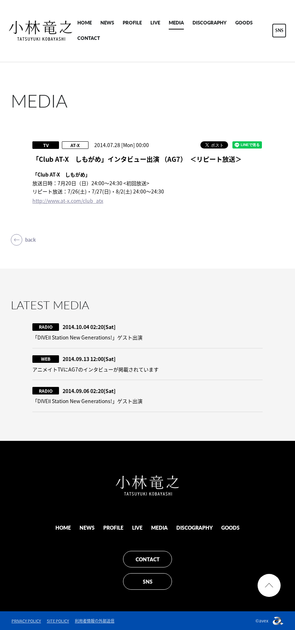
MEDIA (176, 22)
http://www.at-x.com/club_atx (67, 200)
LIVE (155, 22)
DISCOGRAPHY (209, 22)
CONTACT (88, 38)
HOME (84, 22)
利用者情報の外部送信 (94, 621)
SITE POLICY (58, 621)
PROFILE (132, 22)
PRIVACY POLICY (26, 621)
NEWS (107, 22)
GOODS (244, 22)
